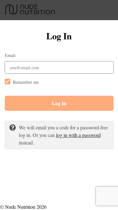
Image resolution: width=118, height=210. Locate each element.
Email (10, 55)
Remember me (26, 82)
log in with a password (78, 135)
